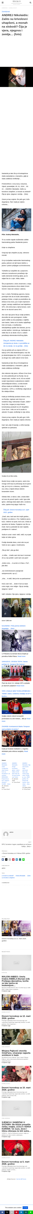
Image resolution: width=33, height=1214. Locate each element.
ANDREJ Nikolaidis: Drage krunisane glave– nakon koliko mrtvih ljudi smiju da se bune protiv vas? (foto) (16, 770)
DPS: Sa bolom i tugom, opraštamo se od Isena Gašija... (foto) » (16, 845)
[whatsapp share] (20, 859)
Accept (25, 1207)
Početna (4, 972)
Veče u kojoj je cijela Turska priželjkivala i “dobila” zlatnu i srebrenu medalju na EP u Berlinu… (16, 693)
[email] (11, 1212)
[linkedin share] (17, 859)
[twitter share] (6, 859)
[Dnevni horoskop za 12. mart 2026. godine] (16, 928)
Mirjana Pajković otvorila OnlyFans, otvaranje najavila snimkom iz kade (16, 1053)
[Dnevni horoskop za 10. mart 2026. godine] (16, 1074)
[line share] (23, 859)
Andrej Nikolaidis (20, 875)
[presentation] (28, 933)
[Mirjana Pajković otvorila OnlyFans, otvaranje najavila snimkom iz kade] (16, 1037)
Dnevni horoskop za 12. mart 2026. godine (16, 1017)
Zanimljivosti (13, 7)
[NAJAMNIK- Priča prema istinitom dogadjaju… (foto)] (16, 651)
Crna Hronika (6, 1046)
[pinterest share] (13, 859)
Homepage (5, 7)
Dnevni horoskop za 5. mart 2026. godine (15, 1163)
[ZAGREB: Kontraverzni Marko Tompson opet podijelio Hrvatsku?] (16, 746)
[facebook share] (3, 859)
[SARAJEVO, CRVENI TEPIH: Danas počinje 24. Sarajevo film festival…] (16, 680)
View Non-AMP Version (21, 1179)
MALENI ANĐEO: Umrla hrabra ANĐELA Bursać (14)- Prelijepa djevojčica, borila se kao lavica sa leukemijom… (16, 980)
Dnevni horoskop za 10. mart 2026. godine (16, 1088)
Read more (21, 656)
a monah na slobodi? (8, 875)
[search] (30, 2)
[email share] (10, 859)
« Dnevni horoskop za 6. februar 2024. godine (16, 853)
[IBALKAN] (16, 2)
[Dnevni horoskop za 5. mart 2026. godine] (16, 1148)
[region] (16, 50)
